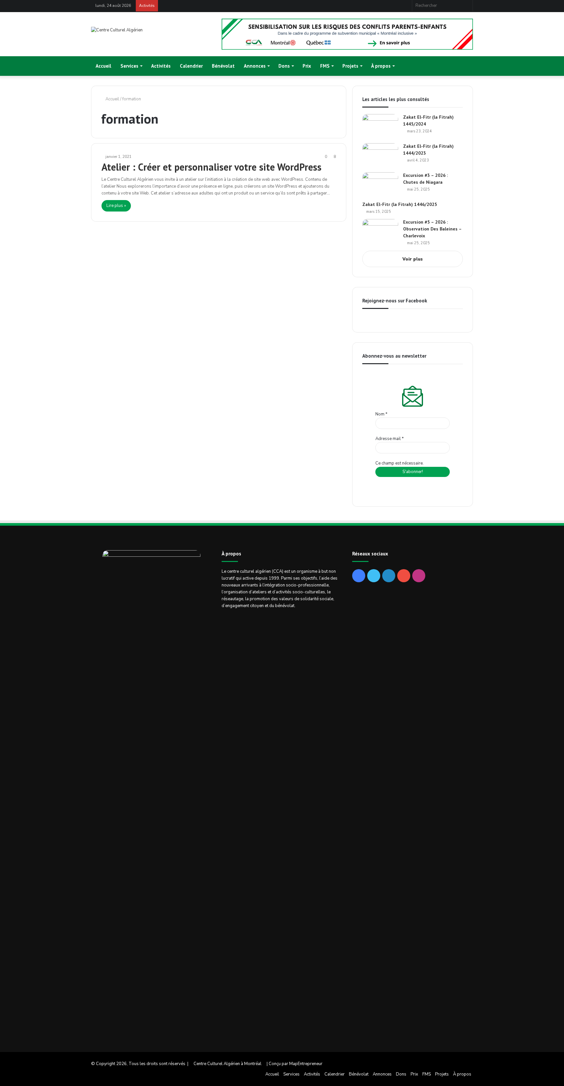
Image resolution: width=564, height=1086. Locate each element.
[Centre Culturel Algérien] (117, 30)
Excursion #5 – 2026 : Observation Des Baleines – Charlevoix (432, 229)
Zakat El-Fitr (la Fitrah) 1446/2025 (399, 204)
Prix (307, 66)
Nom (381, 414)
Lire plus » (116, 206)
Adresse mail (389, 439)
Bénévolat (223, 66)
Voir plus (412, 259)
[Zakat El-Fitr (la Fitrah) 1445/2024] (380, 126)
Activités (161, 66)
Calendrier (191, 66)
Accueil (103, 66)
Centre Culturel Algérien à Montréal (227, 1064)
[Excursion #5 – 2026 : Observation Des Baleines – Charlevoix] (380, 231)
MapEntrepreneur (305, 1064)
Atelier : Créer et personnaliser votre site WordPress (211, 167)
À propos (381, 66)
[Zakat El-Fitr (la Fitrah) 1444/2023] (380, 155)
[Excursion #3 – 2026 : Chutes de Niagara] (380, 184)
